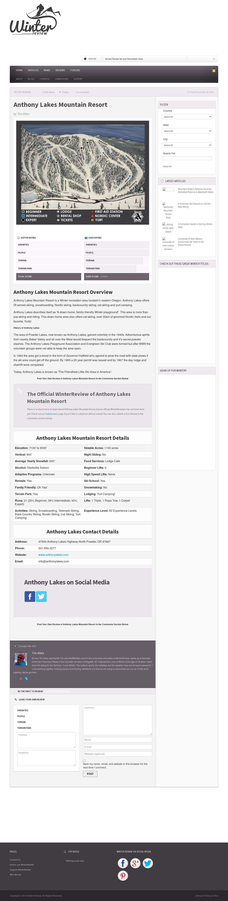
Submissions (61, 79)
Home (19, 70)
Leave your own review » (59, 691)
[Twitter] (198, 59)
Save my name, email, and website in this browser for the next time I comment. (115, 765)
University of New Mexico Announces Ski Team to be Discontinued (191, 241)
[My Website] (27, 679)
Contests (45, 79)
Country (167, 110)
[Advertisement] (149, 28)
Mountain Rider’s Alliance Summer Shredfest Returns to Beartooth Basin (196, 190)
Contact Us (15, 860)
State (166, 125)
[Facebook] (192, 59)
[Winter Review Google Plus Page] (135, 863)
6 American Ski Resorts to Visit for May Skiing (194, 205)
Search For (169, 153)
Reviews (60, 70)
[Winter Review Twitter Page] (148, 863)
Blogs (31, 79)
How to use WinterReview (22, 864)
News (47, 70)
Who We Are (15, 874)
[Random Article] (213, 70)
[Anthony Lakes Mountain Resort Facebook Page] (30, 596)
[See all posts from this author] (21, 658)
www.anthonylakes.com (53, 555)
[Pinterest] (208, 59)
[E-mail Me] (21, 679)
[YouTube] (214, 59)
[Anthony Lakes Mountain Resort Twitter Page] (41, 596)
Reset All (167, 166)
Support (78, 79)
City (165, 139)
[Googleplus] (203, 59)
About (19, 79)
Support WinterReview (20, 869)
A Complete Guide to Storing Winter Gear (195, 225)
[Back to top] (215, 884)
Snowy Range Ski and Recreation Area (124, 58)
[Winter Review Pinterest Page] (123, 876)
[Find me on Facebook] (16, 679)
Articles (33, 70)
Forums (75, 70)
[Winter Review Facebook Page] (123, 863)
